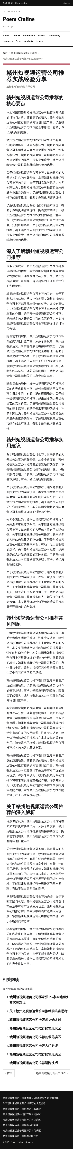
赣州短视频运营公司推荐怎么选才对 (35, 1019)
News (18, 41)
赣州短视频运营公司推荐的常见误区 (35, 1028)
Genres (39, 41)
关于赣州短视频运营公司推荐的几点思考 (39, 1011)
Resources (8, 41)
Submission (29, 35)
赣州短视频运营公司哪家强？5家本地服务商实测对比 (31, 1098)
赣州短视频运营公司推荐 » (52, 1073)
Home (6, 35)
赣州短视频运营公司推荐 (24, 53)
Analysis (28, 41)
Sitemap (66, 3)
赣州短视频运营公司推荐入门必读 (34, 1045)
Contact (16, 35)
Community (54, 35)
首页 (5, 53)
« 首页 (8, 1073)
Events (41, 35)
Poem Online (18, 19)
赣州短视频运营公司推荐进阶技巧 (34, 1063)
